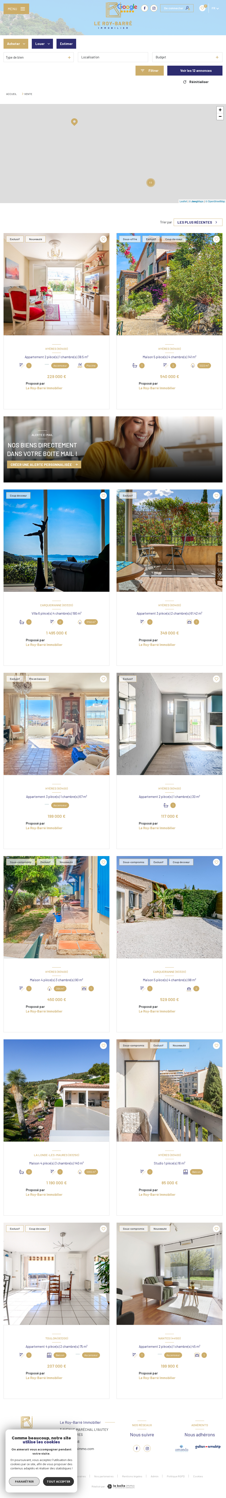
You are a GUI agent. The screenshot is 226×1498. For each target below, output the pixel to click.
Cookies (198, 1476)
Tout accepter (58, 1481)
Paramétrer (24, 1481)
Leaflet (183, 201)
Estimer (66, 44)
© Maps (196, 201)
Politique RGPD (176, 1476)
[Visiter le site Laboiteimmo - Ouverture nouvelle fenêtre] (120, 1486)
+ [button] (220, 110)
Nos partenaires (104, 1476)
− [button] (220, 116)
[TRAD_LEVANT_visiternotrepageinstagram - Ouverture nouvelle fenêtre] (153, 8)
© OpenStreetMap (215, 201)
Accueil (11, 93)
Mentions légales (132, 1476)
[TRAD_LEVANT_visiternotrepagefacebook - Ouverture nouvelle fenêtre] (136, 1448)
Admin (154, 1476)
